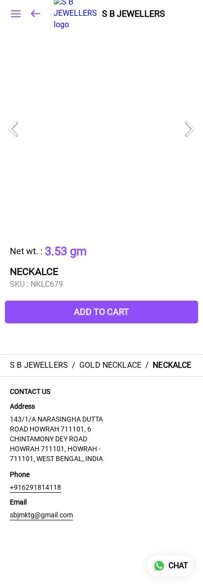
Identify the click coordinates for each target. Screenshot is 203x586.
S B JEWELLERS (133, 14)
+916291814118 (35, 487)
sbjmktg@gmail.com (41, 515)
